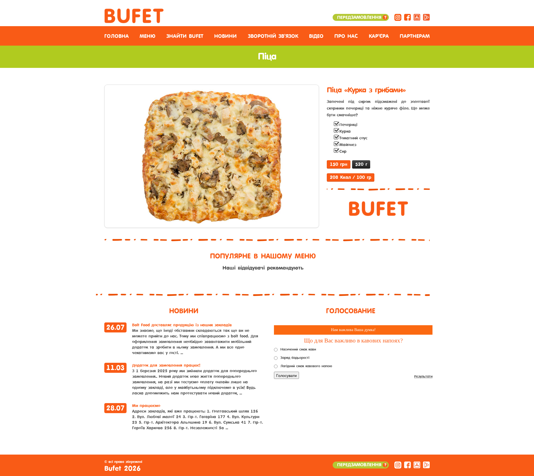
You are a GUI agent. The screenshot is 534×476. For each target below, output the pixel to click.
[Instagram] (397, 17)
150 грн (338, 164)
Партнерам (415, 36)
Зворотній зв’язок (273, 36)
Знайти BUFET (184, 36)
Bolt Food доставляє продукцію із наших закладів (182, 325)
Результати (423, 376)
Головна (116, 36)
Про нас (346, 36)
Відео (316, 36)
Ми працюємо (146, 405)
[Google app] (426, 17)
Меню (147, 36)
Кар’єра (379, 36)
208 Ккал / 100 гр (350, 177)
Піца (267, 56)
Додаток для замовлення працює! (166, 365)
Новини (225, 36)
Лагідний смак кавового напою (306, 366)
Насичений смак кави (298, 349)
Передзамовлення (361, 17)
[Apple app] (417, 17)
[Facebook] (407, 17)
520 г (361, 164)
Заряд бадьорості (294, 358)
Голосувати (286, 375)
